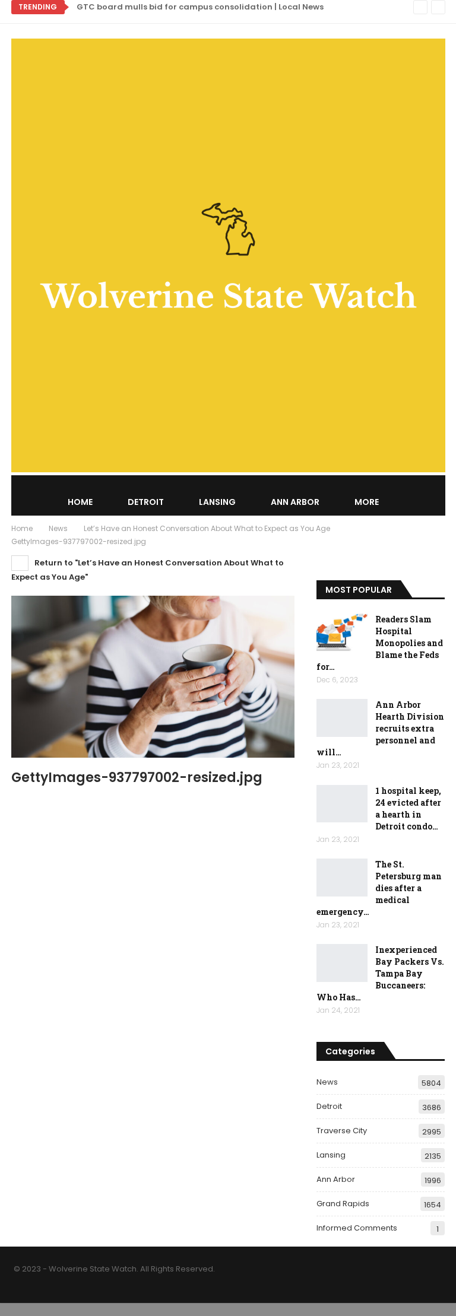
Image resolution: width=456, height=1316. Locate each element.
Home (80, 502)
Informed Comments (356, 1228)
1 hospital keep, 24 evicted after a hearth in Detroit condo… (408, 808)
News (327, 1082)
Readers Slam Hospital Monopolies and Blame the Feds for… (379, 643)
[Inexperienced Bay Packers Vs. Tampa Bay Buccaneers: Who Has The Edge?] (342, 963)
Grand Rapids (342, 1203)
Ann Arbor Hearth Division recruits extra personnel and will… (380, 728)
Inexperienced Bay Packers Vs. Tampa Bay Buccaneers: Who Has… (380, 973)
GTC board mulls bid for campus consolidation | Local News (200, 6)
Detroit (146, 502)
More (366, 502)
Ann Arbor (295, 502)
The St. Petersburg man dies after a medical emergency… (379, 888)
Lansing (217, 502)
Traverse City (341, 1130)
